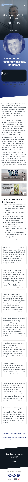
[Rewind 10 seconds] (5, 74)
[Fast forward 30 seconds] (10, 74)
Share (23, 76)
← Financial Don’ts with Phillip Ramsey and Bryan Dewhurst (13, 434)
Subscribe (17, 76)
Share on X (20, 262)
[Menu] (24, 5)
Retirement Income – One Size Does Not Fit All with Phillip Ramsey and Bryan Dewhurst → (14, 438)
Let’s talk (14, 461)
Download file (7, 82)
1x (7, 73)
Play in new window (18, 82)
